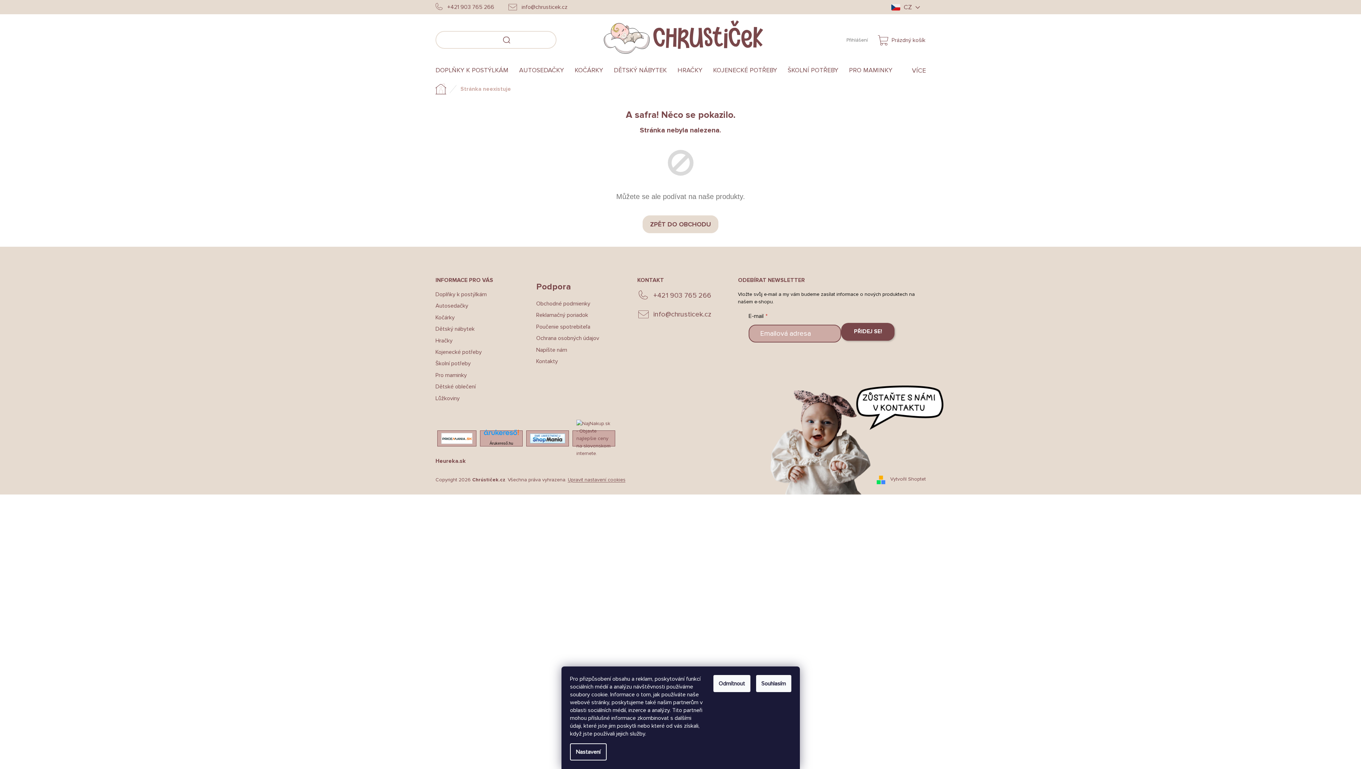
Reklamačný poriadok (562, 315)
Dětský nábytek (455, 329)
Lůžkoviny (448, 398)
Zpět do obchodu (680, 224)
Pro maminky (451, 375)
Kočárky (445, 317)
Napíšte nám (551, 350)
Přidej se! (868, 331)
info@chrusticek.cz (682, 314)
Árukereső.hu (501, 443)
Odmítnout (732, 683)
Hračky (444, 340)
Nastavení (588, 751)
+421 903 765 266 (682, 295)
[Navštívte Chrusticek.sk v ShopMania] (547, 438)
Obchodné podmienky (563, 303)
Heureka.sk (451, 461)
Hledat (567, 39)
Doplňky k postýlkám (461, 294)
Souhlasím (773, 683)
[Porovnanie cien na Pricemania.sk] (457, 438)
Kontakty (547, 361)
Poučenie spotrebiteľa (563, 326)
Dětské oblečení (456, 386)
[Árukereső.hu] (501, 434)
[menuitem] (475, 70)
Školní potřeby (453, 363)
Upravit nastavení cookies (597, 480)
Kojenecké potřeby (459, 352)
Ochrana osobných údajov (567, 338)
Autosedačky (452, 305)
